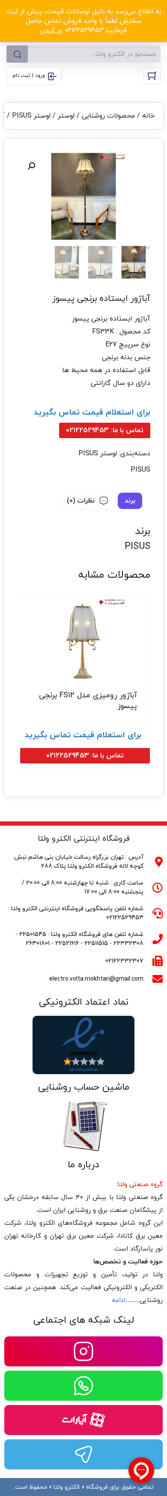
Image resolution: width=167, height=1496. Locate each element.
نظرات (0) (81, 501)
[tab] (130, 501)
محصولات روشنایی (108, 116)
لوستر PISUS (31, 116)
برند (130, 501)
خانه (148, 116)
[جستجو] (17, 54)
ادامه (118, 1300)
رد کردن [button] (51, 30)
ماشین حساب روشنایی (83, 1087)
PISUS (140, 470)
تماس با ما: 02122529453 (104, 430)
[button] (31, 166)
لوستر (66, 116)
